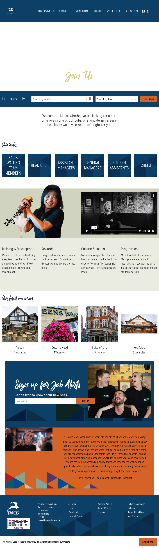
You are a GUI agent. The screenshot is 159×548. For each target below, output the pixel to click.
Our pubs (63, 11)
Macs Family (73, 512)
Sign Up (85, 401)
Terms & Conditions (136, 512)
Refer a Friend (132, 11)
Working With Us (105, 504)
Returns (131, 508)
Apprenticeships (113, 11)
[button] (13, 166)
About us (97, 11)
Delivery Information (136, 504)
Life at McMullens (80, 11)
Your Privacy (133, 516)
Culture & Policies (75, 516)
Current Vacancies (106, 508)
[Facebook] (143, 11)
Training (101, 512)
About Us (72, 504)
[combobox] (33, 99)
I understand (147, 542)
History (71, 508)
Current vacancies (46, 11)
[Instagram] (147, 11)
